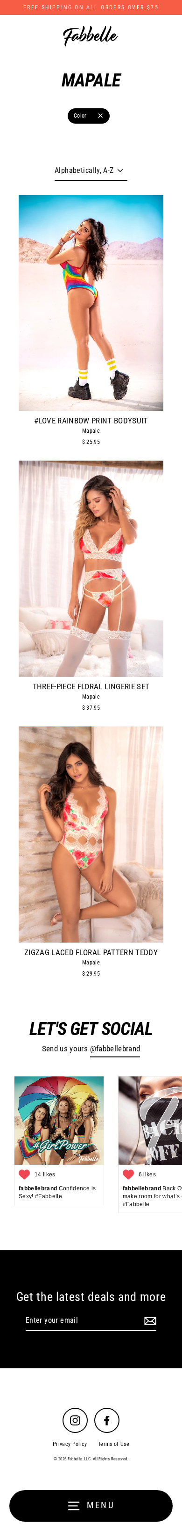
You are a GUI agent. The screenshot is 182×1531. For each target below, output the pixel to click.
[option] (91, 303)
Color (80, 115)
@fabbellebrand (115, 1048)
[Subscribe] (148, 1321)
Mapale (91, 431)
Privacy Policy (70, 1444)
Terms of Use (113, 1444)
